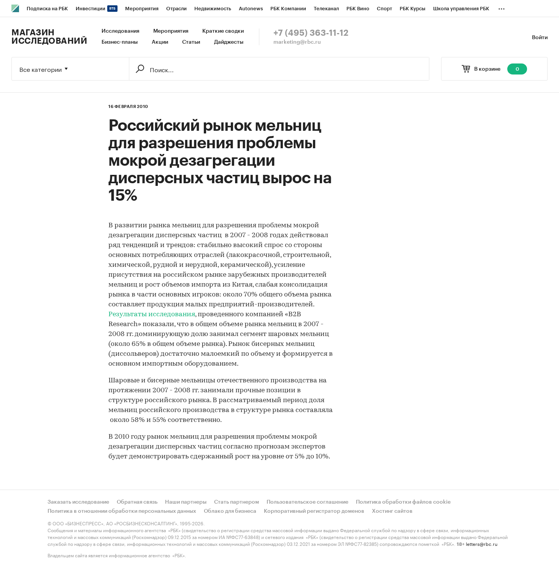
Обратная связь (137, 502)
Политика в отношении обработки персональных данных (122, 511)
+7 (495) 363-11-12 (310, 33)
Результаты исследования (151, 314)
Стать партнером (236, 502)
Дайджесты (228, 42)
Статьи (191, 42)
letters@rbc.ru (481, 543)
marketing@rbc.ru (297, 42)
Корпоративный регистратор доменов (314, 511)
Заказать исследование (78, 502)
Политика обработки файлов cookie (403, 502)
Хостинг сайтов (392, 511)
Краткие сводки (223, 31)
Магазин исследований (49, 37)
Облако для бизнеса (230, 511)
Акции (160, 42)
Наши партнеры (185, 502)
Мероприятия (170, 31)
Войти (540, 37)
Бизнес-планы (120, 42)
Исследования (120, 31)
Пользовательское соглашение (307, 502)
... (501, 7)
